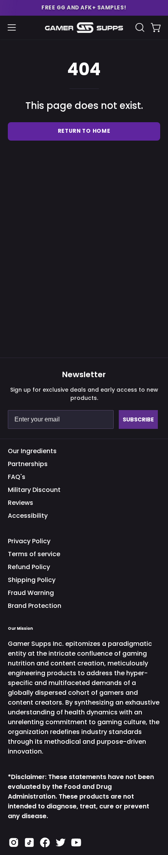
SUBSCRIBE (138, 419)
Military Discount (34, 489)
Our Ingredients (32, 451)
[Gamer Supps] (84, 27)
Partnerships (28, 463)
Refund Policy (29, 566)
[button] (84, 8)
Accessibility (28, 515)
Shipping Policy (31, 579)
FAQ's (16, 476)
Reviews (20, 502)
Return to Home (84, 131)
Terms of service (34, 554)
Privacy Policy (29, 541)
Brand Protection (34, 605)
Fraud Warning (31, 592)
